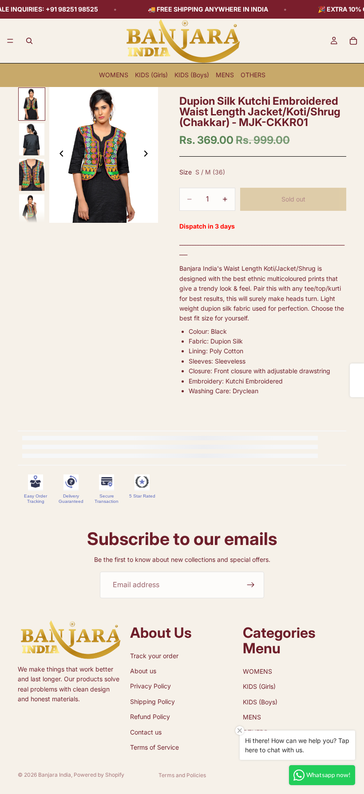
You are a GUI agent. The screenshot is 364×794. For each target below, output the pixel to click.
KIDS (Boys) (191, 75)
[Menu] (10, 41)
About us (143, 671)
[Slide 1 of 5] (31, 104)
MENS (225, 75)
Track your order (154, 656)
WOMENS (113, 75)
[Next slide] (148, 155)
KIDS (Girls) (151, 75)
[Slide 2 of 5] (31, 139)
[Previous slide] (59, 155)
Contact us (146, 732)
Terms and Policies (182, 775)
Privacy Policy (150, 686)
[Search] (29, 41)
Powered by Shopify (99, 774)
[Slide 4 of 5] (31, 210)
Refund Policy (150, 716)
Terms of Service (154, 747)
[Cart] (353, 41)
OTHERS (253, 75)
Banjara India (54, 774)
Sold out (293, 199)
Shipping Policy (152, 701)
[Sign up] (250, 585)
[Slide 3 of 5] (31, 175)
